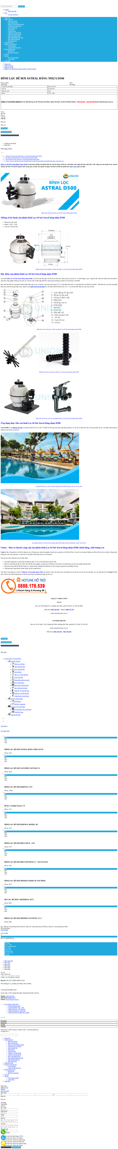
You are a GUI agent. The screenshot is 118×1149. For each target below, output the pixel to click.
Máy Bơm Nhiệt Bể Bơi (21, 685)
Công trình (11, 59)
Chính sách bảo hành (14, 1006)
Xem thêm (4, 726)
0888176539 (11, 998)
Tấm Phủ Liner (18, 712)
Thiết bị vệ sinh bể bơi (14, 32)
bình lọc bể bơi (17, 427)
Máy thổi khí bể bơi (14, 39)
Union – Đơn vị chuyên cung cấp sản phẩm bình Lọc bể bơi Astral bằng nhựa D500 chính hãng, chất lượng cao (35, 161)
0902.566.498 (81, 102)
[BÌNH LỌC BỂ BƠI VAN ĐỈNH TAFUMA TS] (4, 754)
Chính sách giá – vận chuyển (16, 1009)
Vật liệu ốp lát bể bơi (10, 44)
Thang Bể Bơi (18, 677)
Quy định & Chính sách (11, 1004)
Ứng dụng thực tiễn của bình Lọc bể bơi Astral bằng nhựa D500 (22, 159)
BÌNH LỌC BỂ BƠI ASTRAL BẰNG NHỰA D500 (20, 69)
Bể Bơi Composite (19, 704)
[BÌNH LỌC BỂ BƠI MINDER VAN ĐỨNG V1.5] (4, 904)
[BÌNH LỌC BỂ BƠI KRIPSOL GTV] (4, 773)
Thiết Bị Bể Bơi (15, 661)
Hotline (6, 9)
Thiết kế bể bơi (8, 42)
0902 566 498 (12, 11)
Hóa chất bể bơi (12, 27)
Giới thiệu (7, 61)
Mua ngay (4, 128)
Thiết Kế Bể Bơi (15, 715)
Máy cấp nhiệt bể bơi (14, 36)
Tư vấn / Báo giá (13, 14)
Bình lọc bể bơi (12, 21)
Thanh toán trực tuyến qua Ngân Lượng (14, 1143)
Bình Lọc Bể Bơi (19, 664)
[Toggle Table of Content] (2, 153)
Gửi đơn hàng (16, 1147)
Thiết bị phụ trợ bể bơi (14, 26)
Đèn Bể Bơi (17, 672)
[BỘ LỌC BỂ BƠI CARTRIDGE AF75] (4, 886)
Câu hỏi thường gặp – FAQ (16, 1007)
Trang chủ (7, 18)
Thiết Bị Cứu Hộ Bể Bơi (21, 693)
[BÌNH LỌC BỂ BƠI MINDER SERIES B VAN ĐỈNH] (4, 867)
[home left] (4, 721)
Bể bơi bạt (11, 51)
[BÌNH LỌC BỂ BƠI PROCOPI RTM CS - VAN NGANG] (4, 848)
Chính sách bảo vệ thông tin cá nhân (18, 1012)
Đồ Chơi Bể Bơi (19, 683)
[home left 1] (4, 718)
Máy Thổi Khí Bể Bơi (20, 688)
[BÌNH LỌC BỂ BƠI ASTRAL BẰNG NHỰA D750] (4, 736)
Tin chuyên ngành (13, 57)
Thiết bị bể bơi (8, 19)
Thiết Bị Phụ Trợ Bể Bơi (21, 696)
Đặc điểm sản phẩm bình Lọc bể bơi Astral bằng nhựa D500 (21, 157)
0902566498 (4, 930)
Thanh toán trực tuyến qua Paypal (13, 1145)
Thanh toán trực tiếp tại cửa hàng (12, 1138)
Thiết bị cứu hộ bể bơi (14, 34)
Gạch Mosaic (12, 46)
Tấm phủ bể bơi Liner (14, 47)
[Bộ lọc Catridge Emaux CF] (4, 792)
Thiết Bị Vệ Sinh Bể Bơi (21, 691)
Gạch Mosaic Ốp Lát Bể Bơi (22, 709)
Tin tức (6, 56)
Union (75, 166)
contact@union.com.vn (12, 999)
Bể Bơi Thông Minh (16, 699)
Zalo (5, 13)
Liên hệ (6, 54)
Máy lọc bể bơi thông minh (16, 24)
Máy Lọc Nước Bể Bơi (21, 675)
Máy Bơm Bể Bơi (19, 667)
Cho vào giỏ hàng (6, 132)
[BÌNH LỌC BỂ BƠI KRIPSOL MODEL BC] (4, 811)
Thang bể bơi (12, 31)
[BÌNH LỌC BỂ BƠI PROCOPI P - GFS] (4, 829)
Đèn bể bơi (11, 29)
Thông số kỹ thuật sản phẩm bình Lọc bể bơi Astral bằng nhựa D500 (24, 156)
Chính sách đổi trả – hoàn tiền (17, 1011)
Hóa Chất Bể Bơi (19, 669)
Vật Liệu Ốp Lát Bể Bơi (17, 707)
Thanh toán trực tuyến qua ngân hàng (14, 1140)
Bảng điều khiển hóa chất (15, 37)
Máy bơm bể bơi (13, 23)
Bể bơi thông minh (9, 49)
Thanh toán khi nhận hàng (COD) (13, 1136)
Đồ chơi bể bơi (12, 41)
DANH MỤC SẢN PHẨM (12, 659)
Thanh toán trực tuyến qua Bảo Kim (13, 1141)
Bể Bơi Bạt (17, 701)
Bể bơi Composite (13, 52)
